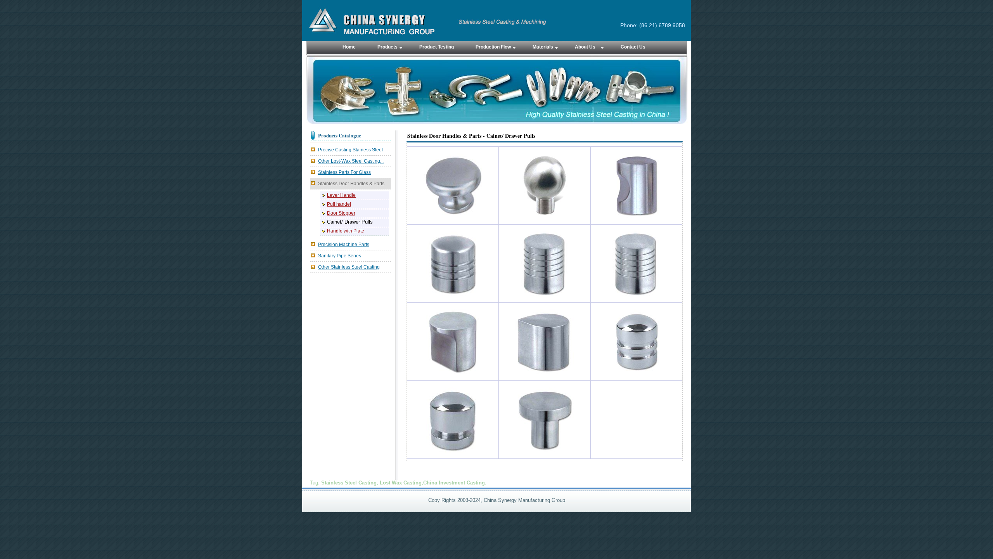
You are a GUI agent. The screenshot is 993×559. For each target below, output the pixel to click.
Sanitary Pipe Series (339, 256)
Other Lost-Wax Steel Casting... (351, 161)
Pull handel (339, 204)
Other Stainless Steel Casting (349, 267)
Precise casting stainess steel (350, 150)
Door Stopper (341, 213)
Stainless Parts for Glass (344, 172)
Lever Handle (341, 195)
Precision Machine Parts (343, 244)
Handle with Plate (345, 231)
